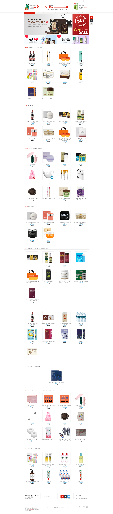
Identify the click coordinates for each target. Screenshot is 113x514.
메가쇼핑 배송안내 (79, 495)
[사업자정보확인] (55, 507)
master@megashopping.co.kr (38, 507)
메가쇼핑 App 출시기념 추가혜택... (81, 498)
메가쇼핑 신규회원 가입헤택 (80, 496)
